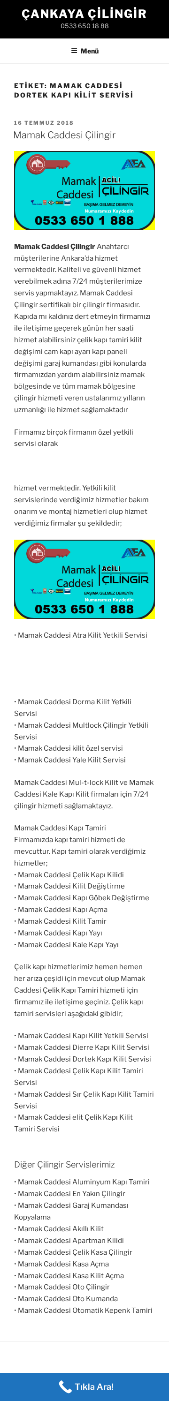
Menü (90, 51)
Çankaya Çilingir (84, 14)
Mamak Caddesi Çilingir (64, 135)
